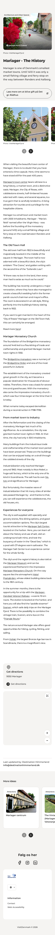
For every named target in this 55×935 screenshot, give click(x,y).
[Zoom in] (47, 733)
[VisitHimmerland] (11, 876)
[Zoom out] (47, 740)
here (17, 329)
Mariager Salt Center (38, 526)
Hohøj (12, 639)
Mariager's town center (15, 182)
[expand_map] (47, 696)
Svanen (7, 607)
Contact (11, 903)
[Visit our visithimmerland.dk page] (27, 862)
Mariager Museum (17, 563)
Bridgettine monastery (20, 359)
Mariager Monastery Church (18, 570)
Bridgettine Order (16, 363)
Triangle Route (11, 618)
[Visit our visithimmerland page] (19, 862)
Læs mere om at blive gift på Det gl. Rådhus (25, 93)
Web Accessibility (15, 907)
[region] (27, 718)
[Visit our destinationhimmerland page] (35, 862)
